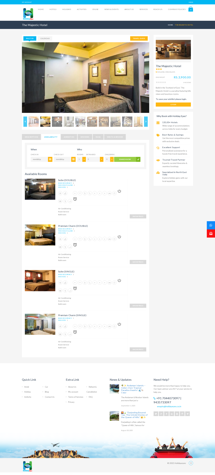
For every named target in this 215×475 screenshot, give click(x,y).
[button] (211, 233)
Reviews (85, 137)
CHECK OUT (59, 154)
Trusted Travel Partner (173, 159)
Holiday (27, 392)
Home (41, 9)
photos (30, 38)
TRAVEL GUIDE (139, 38)
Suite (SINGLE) (66, 271)
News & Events (111, 9)
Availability (50, 137)
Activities (81, 9)
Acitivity (27, 397)
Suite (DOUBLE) (67, 180)
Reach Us (157, 9)
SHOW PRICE (138, 216)
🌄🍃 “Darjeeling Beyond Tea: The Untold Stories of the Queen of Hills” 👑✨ (134, 414)
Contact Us (49, 397)
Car (46, 387)
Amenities (69, 137)
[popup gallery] (40, 190)
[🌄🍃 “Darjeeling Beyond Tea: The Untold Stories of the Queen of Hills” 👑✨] (114, 416)
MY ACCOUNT (27, 2)
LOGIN (191, 2)
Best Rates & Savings (173, 134)
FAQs (98, 137)
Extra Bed (90, 154)
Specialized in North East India (174, 173)
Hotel (26, 387)
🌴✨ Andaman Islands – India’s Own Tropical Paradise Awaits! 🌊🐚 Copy (133, 389)
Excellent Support (171, 147)
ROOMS (80, 154)
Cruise (95, 9)
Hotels (53, 9)
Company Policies (176, 9)
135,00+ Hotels (170, 122)
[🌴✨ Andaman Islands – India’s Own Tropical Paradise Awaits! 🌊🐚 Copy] (114, 389)
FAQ (91, 397)
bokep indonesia (45, 474)
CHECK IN (35, 154)
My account (73, 392)
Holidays (66, 9)
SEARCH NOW (125, 159)
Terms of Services (75, 397)
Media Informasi (58, 474)
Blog (47, 392)
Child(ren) (109, 154)
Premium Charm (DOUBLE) (73, 225)
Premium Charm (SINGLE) (72, 315)
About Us (129, 9)
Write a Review (115, 137)
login (173, 104)
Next (153, 79)
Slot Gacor (26, 474)
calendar (45, 38)
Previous (17, 79)
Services (144, 9)
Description (31, 137)
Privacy (71, 402)
